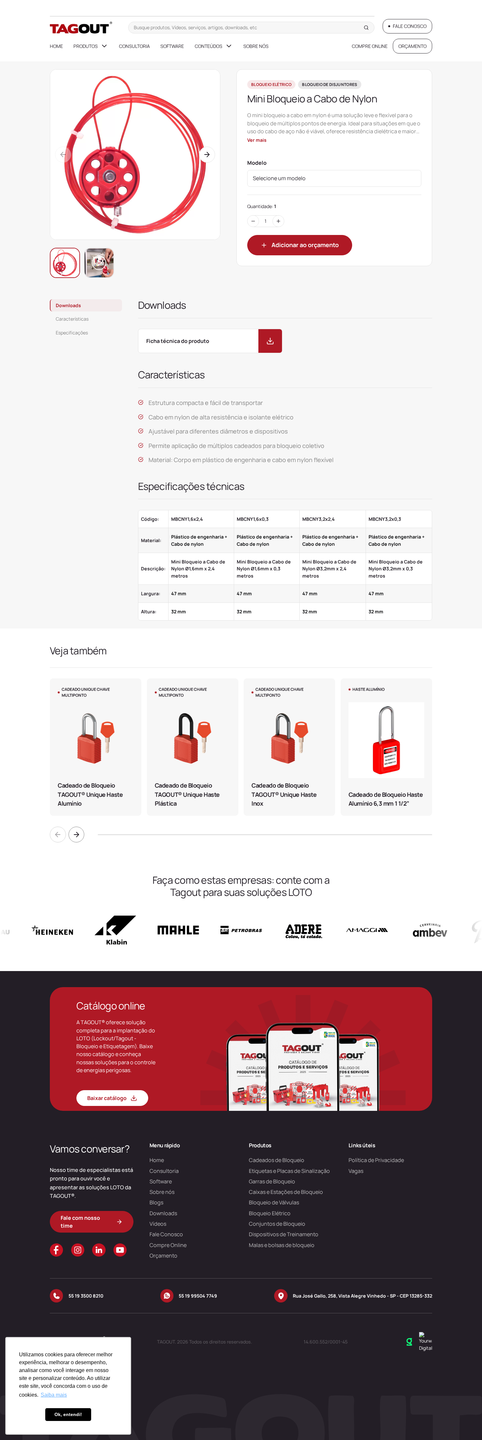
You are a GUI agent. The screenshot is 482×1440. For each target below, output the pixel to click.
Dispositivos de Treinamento (283, 1234)
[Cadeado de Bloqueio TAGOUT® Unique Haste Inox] (289, 747)
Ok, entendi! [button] (68, 1414)
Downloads (68, 305)
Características (72, 319)
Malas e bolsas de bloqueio (281, 1245)
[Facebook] (56, 1250)
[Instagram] (77, 1250)
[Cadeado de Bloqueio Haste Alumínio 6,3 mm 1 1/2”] (386, 747)
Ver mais (257, 140)
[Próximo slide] (77, 835)
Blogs (156, 1202)
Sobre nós (256, 46)
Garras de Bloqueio (272, 1181)
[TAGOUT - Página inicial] (81, 27)
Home (56, 46)
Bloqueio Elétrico (270, 1213)
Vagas (356, 1171)
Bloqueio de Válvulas (274, 1202)
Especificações (72, 332)
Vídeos (158, 1223)
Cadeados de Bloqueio (276, 1160)
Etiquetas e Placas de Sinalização (289, 1171)
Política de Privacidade (376, 1160)
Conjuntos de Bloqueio (277, 1223)
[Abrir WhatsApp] (465, 1423)
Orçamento (163, 1255)
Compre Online (370, 46)
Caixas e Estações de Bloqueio (286, 1192)
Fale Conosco (166, 1234)
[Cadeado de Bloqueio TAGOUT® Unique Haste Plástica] (192, 747)
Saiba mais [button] (54, 1395)
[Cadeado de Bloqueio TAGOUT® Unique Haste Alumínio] (95, 747)
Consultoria (134, 46)
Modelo (257, 162)
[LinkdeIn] (98, 1250)
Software (172, 46)
